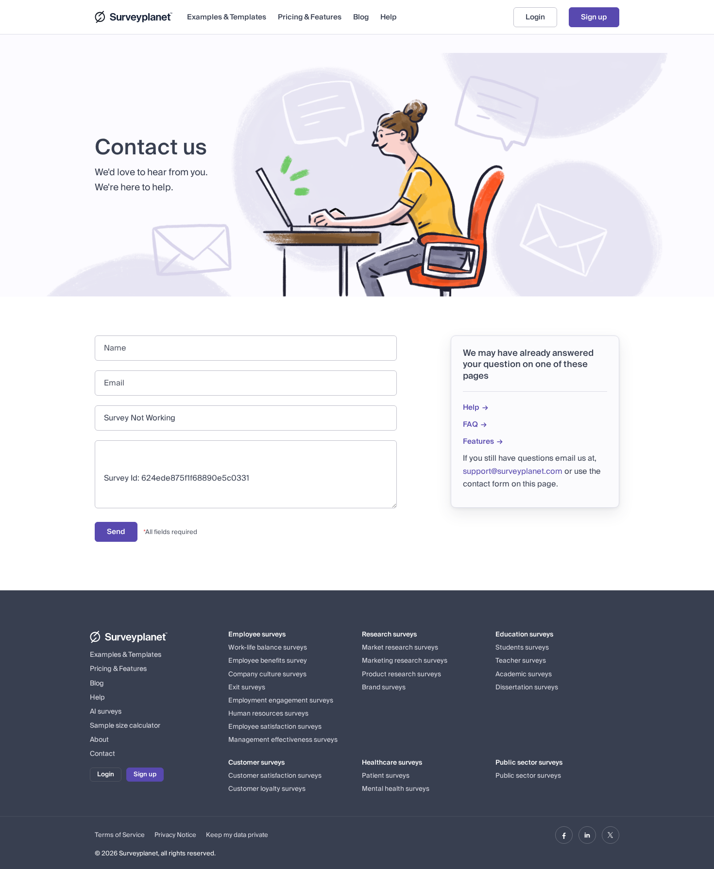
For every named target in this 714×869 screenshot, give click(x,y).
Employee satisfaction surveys (275, 727)
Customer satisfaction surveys (275, 776)
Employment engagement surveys (280, 700)
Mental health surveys (395, 789)
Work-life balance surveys (267, 647)
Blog (361, 17)
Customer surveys (256, 763)
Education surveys (524, 634)
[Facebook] (564, 835)
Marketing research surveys (404, 661)
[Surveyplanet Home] (136, 17)
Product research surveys (401, 674)
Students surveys (522, 647)
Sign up (594, 17)
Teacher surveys (520, 661)
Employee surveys (257, 634)
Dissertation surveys (526, 687)
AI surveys (105, 712)
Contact (102, 754)
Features (478, 441)
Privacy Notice (175, 835)
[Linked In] (587, 835)
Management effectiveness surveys (283, 740)
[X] (610, 835)
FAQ (470, 424)
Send (116, 531)
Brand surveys (384, 687)
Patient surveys (385, 776)
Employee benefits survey (267, 661)
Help (388, 17)
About (99, 740)
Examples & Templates (226, 17)
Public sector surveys (528, 763)
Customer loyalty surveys (267, 789)
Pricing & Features (309, 17)
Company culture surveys (267, 674)
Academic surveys (523, 674)
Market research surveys (400, 647)
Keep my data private (237, 835)
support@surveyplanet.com (512, 471)
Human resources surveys (268, 713)
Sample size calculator (125, 726)
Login (535, 17)
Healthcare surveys (392, 763)
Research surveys (389, 634)
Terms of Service (120, 835)
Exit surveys (246, 687)
